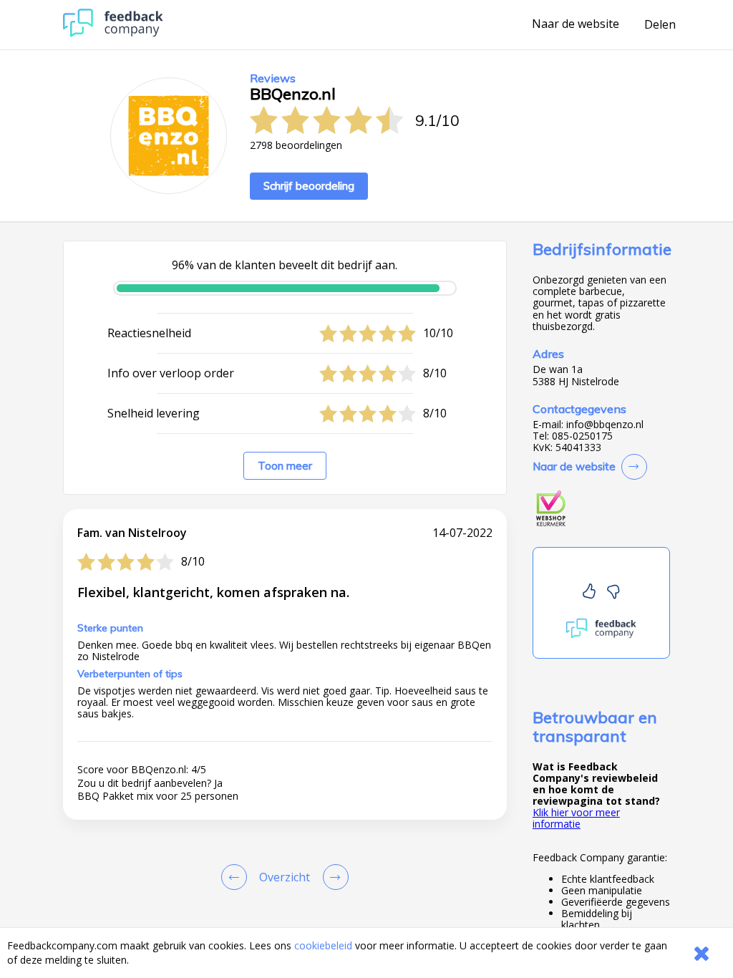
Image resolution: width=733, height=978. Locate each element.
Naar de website (575, 24)
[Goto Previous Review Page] (237, 877)
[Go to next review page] (333, 877)
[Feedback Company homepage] (113, 33)
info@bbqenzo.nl (605, 424)
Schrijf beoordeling (308, 186)
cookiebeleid (323, 945)
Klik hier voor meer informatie (576, 818)
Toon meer (285, 466)
